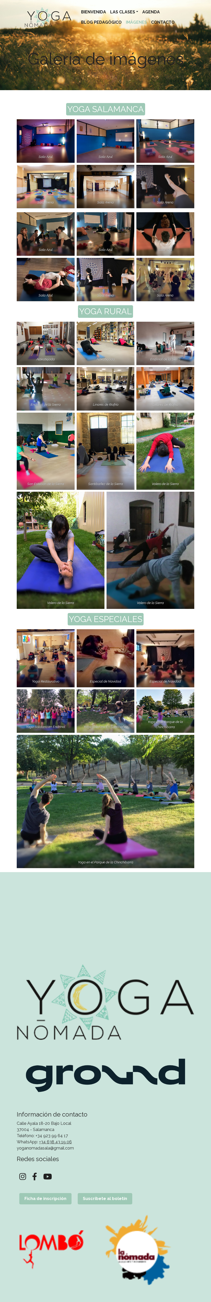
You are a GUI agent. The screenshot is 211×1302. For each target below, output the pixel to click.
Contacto (163, 22)
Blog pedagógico (101, 22)
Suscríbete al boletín (105, 1198)
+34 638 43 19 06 (55, 1141)
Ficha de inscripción (45, 1198)
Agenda (151, 12)
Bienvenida (93, 12)
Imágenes (136, 22)
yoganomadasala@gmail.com (45, 1148)
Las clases (122, 12)
